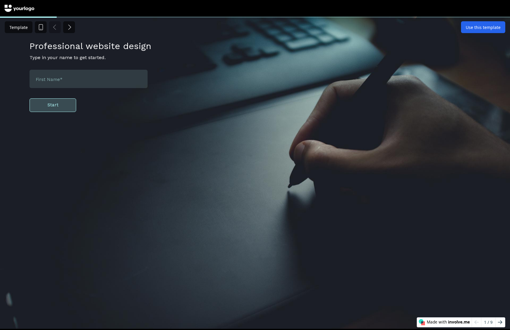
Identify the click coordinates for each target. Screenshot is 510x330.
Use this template (483, 27)
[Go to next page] (500, 322)
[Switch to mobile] (41, 27)
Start (53, 105)
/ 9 (488, 322)
